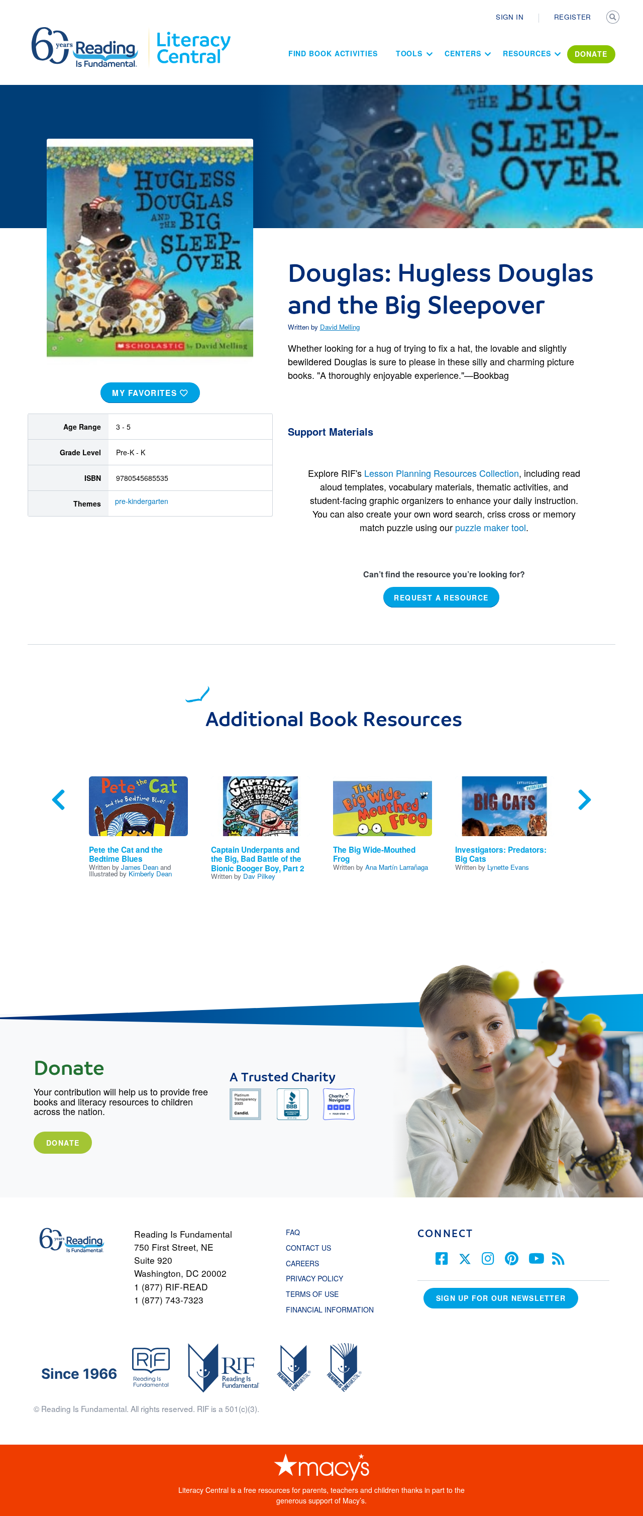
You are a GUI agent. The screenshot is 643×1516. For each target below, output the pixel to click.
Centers (463, 53)
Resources (527, 53)
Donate (62, 1143)
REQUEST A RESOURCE (441, 597)
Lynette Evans (508, 867)
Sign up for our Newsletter (501, 1298)
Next (584, 800)
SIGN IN (510, 17)
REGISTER (572, 17)
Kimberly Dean (150, 873)
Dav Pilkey (259, 876)
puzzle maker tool (490, 527)
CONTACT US (311, 1248)
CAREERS (302, 1263)
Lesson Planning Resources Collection (441, 472)
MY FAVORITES (146, 392)
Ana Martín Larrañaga (396, 867)
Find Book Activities (333, 53)
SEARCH (613, 18)
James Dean (139, 867)
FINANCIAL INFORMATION (330, 1309)
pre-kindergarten (141, 501)
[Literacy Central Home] (193, 32)
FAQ (293, 1232)
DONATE (591, 54)
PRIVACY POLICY (314, 1278)
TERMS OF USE (317, 1294)
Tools (409, 53)
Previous (58, 800)
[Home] (92, 32)
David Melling (340, 327)
